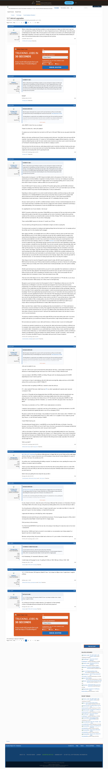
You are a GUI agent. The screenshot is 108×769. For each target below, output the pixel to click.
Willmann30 (24, 446)
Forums (56, 8)
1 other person (42, 478)
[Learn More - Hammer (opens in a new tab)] (54, 3)
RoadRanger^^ (85, 661)
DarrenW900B (92, 718)
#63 (74, 105)
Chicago (17, 466)
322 (18, 116)
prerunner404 (32, 20)
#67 (74, 483)
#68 (74, 543)
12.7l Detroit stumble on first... (91, 671)
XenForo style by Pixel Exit (54, 764)
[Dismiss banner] (76, 2)
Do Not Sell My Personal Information (75, 754)
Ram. (87, 704)
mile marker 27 (85, 676)
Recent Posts (18, 11)
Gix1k (87, 679)
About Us (22, 754)
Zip (43, 49)
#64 (74, 159)
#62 (74, 76)
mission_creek (93, 656)
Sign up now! (92, 646)
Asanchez (90, 686)
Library (38, 754)
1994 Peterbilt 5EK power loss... (94, 684)
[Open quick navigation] (99, 15)
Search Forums (10, 11)
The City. (17, 91)
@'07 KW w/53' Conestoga (28, 454)
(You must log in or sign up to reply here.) (15, 638)
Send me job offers (55, 67)
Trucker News (30, 754)
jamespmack (33, 582)
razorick (89, 668)
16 (35, 22)
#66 (74, 451)
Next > (38, 22)
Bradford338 (84, 691)
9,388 (18, 86)
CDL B (51, 64)
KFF (86, 672)
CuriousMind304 (85, 724)
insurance (51, 240)
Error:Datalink (89, 678)
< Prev (14, 22)
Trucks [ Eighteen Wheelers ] (19, 20)
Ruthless (13, 82)
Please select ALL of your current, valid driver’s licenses (53, 61)
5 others (39, 582)
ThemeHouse (62, 766)
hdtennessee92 (85, 708)
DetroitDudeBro (25, 338)
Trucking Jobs (65, 8)
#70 (74, 590)
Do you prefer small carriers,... (92, 702)
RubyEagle (31, 338)
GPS (46, 389)
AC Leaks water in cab (94, 655)
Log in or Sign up (97, 6)
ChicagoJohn (25, 100)
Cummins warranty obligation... (93, 667)
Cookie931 (14, 32)
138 (18, 36)
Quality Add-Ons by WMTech (54, 765)
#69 (74, 569)
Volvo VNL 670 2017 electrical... (94, 659)
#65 (74, 346)
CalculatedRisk (85, 728)
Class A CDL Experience (48, 55)
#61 (74, 26)
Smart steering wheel (93, 717)
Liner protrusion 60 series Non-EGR (94, 680)
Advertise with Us (47, 754)
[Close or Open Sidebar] (97, 15)
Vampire (29, 446)
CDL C (57, 64)
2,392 (18, 461)
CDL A (44, 64)
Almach (88, 682)
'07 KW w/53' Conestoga (27, 40)
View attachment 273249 (57, 113)
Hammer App (58, 754)
